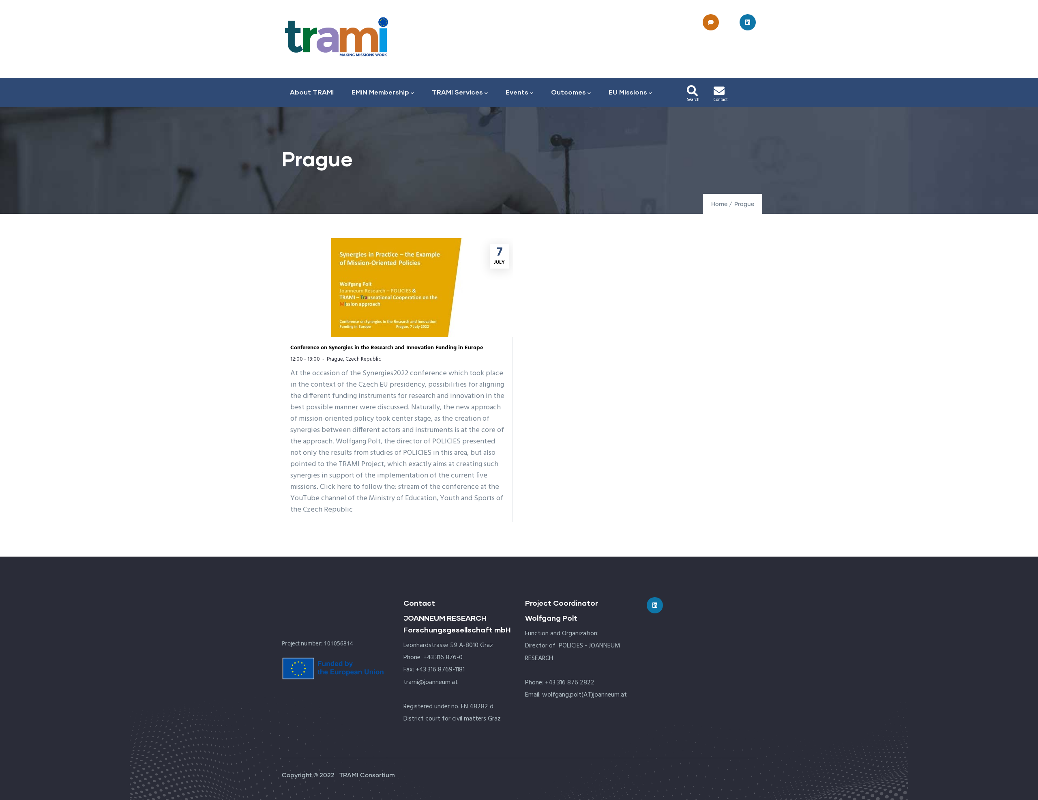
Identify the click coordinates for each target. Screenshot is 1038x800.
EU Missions (628, 92)
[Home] (336, 36)
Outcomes (568, 92)
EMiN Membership (380, 92)
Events (517, 92)
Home (719, 204)
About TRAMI (312, 92)
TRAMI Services (457, 92)
